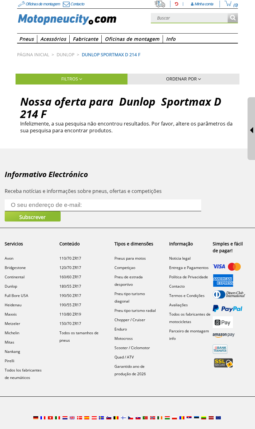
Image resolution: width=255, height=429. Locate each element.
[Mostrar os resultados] (233, 18)
